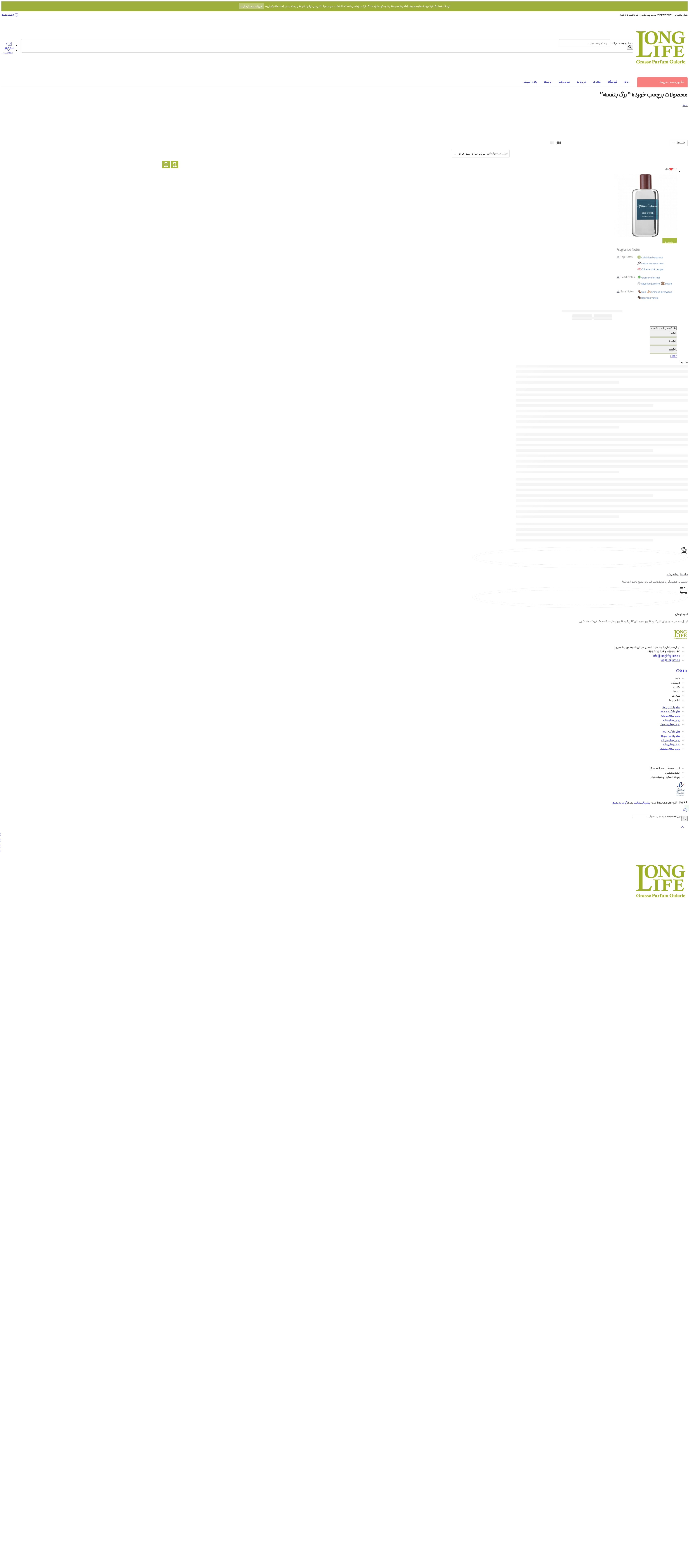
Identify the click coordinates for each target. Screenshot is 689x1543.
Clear (673, 356)
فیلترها (681, 143)
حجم (665, 324)
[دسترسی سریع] (667, 172)
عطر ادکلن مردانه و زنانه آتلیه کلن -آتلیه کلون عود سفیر (592, 311)
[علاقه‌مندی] (673, 172)
